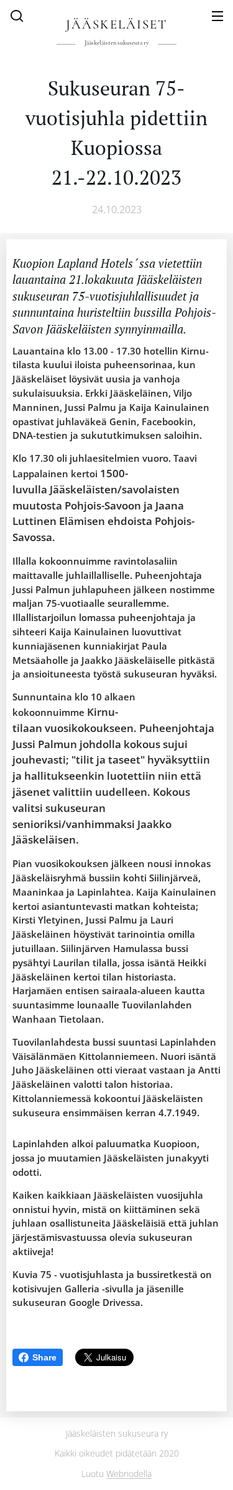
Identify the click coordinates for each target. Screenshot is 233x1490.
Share (44, 1357)
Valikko (217, 15)
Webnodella (129, 1473)
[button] (16, 15)
